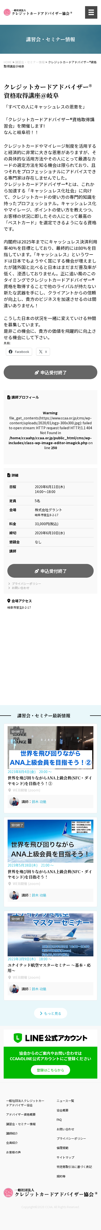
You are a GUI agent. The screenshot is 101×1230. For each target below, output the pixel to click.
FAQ (59, 1119)
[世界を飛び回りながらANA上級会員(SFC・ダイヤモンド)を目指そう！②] (50, 747)
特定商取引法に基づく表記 (74, 1166)
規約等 (61, 1176)
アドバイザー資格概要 (21, 1114)
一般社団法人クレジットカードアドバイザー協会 (25, 1102)
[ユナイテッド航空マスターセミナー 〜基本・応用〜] (50, 934)
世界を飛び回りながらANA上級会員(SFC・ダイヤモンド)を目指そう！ (50, 874)
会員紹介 (12, 1142)
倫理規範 (62, 1148)
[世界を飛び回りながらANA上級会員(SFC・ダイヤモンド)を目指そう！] (50, 841)
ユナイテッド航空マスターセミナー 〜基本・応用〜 (49, 967)
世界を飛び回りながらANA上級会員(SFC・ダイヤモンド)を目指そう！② (50, 780)
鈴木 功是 (39, 801)
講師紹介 (12, 1133)
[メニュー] (91, 12)
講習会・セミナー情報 (30, 62)
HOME (8, 62)
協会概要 (62, 1110)
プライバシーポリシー (26, 583)
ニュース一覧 (65, 1100)
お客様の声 (13, 1152)
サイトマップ (65, 1157)
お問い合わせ (20, 588)
